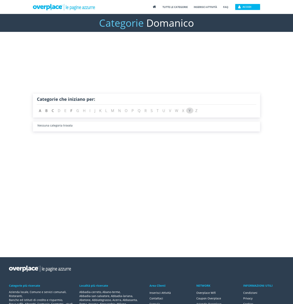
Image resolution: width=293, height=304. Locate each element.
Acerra (116, 300)
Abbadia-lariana (121, 296)
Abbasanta (130, 300)
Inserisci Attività (160, 293)
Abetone (84, 300)
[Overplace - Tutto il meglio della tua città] (154, 6)
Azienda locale (18, 292)
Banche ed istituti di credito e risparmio (35, 300)
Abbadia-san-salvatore (94, 296)
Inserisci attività (205, 7)
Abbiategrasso (101, 300)
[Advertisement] (146, 66)
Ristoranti (15, 296)
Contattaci (156, 298)
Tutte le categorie (175, 7)
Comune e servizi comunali (48, 292)
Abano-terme (111, 292)
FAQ (225, 7)
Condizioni (250, 293)
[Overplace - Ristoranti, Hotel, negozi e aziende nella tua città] (64, 7)
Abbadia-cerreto (90, 292)
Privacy (248, 298)
